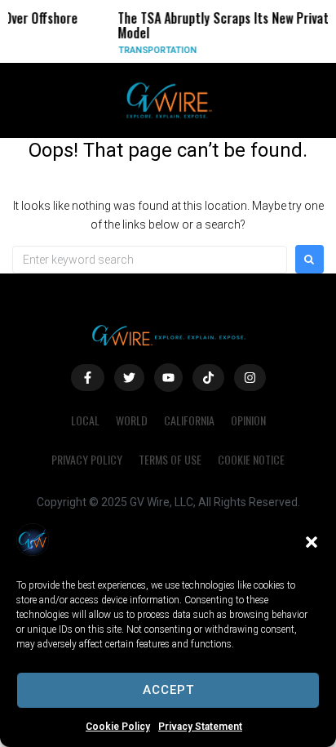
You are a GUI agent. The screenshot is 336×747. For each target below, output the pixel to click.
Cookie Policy (118, 726)
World (132, 420)
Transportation (152, 50)
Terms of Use (170, 459)
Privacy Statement (200, 726)
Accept (168, 690)
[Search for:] (149, 259)
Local (85, 420)
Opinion (248, 420)
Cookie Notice (251, 459)
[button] (311, 542)
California (189, 420)
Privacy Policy (86, 459)
